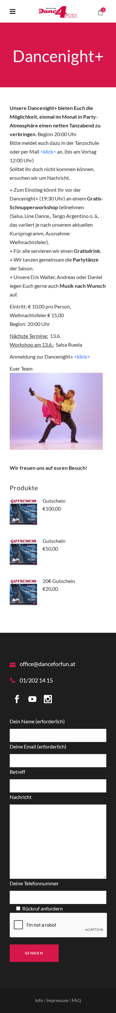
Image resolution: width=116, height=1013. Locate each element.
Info (39, 1000)
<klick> (82, 356)
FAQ (76, 1000)
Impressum (58, 1000)
